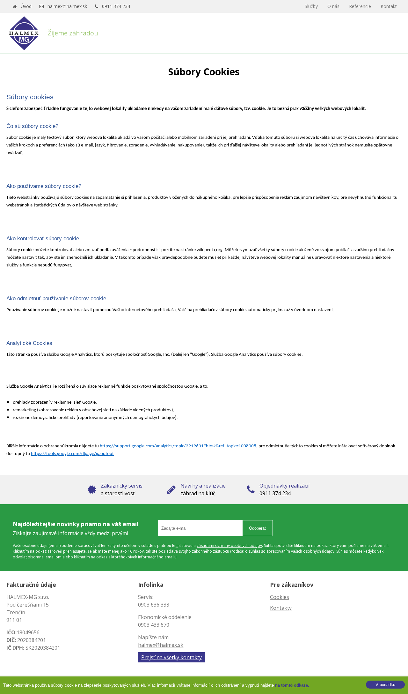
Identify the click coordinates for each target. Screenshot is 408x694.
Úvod (26, 6)
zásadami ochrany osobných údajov (229, 545)
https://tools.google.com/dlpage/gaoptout (72, 453)
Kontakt (389, 6)
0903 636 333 (153, 604)
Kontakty (281, 607)
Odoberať (257, 528)
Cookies (279, 597)
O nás (333, 6)
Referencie (360, 6)
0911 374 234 (116, 6)
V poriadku (385, 684)
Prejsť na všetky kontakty (171, 657)
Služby (311, 6)
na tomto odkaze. (292, 685)
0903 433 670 (153, 624)
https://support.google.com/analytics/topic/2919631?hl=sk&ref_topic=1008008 (178, 446)
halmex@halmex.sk (67, 6)
